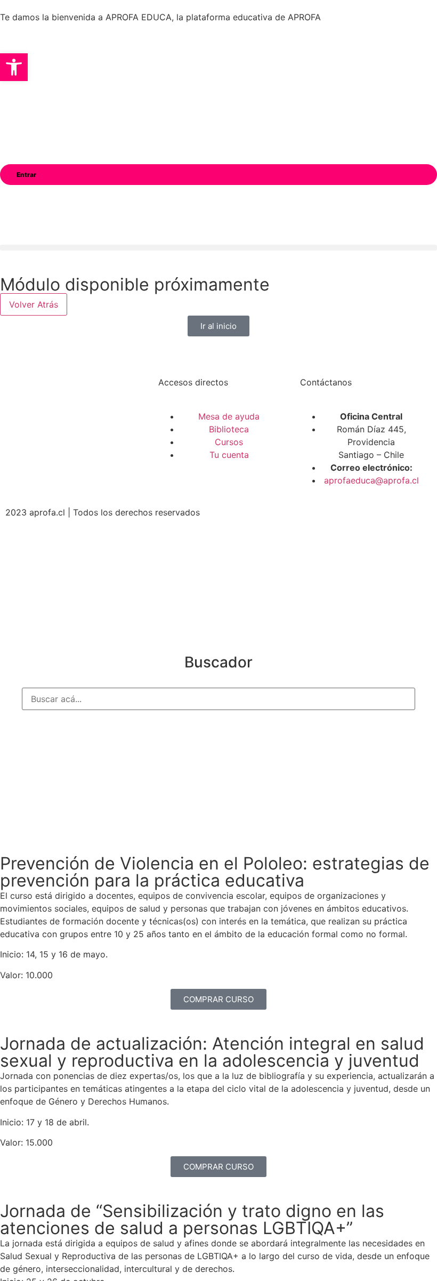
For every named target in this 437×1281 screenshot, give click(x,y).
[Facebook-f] (29, 433)
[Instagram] (58, 433)
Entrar (26, 175)
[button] (218, 248)
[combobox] (218, 699)
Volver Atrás (33, 304)
